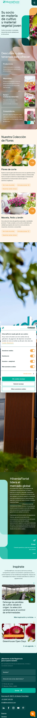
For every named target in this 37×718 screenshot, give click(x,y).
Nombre (6, 672)
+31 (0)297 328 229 (7, 699)
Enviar (17, 690)
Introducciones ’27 (23, 231)
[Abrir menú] (34, 3)
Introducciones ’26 (23, 185)
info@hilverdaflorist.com (8, 702)
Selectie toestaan (18, 384)
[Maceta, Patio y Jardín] (18, 203)
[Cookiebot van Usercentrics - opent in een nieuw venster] (27, 328)
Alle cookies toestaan (18, 379)
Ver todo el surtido (8, 185)
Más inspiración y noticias (23, 617)
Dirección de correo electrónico (13, 679)
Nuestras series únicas (10, 189)
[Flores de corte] (18, 155)
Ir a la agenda (28, 646)
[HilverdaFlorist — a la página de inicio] (11, 3)
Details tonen (27, 373)
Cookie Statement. (8, 343)
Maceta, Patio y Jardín (10, 686)
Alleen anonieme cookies (18, 389)
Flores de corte (8, 684)
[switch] (32, 356)
